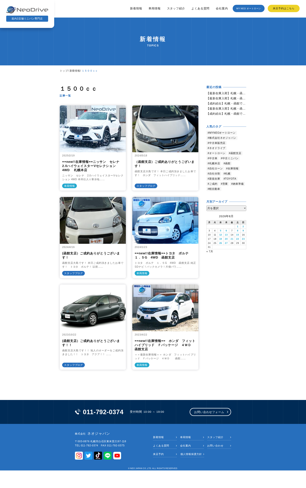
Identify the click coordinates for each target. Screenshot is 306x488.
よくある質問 (200, 8)
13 (226, 234)
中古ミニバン (230, 158)
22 (237, 239)
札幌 (227, 173)
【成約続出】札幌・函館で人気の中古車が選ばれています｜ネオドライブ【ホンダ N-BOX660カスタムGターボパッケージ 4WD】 (226, 113)
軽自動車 (214, 189)
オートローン (217, 153)
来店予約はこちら (283, 8)
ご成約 (213, 183)
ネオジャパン (92, 433)
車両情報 (155, 8)
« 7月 (209, 251)
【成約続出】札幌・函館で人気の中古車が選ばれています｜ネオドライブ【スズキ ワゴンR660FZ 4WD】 (226, 103)
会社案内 (222, 8)
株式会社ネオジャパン (222, 138)
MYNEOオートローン (222, 132)
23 (243, 239)
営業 (225, 183)
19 (220, 239)
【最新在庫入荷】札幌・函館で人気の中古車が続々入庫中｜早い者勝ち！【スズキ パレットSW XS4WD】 (226, 98)
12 (220, 234)
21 (232, 239)
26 (220, 243)
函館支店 (235, 153)
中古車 (213, 158)
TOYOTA (230, 178)
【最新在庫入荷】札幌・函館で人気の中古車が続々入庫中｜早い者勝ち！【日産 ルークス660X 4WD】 (226, 93)
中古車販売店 (217, 143)
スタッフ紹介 (176, 8)
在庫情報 (233, 168)
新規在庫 (214, 178)
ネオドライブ (217, 148)
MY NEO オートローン (248, 8)
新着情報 (136, 8)
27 (226, 243)
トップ (64, 70)
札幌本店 (214, 163)
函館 (227, 163)
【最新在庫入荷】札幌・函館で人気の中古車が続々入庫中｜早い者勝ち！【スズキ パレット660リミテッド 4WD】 (226, 108)
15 (237, 234)
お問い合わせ (215, 445)
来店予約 (158, 454)
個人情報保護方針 (191, 454)
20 (226, 239)
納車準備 (238, 183)
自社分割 (214, 173)
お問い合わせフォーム (209, 412)
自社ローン (216, 168)
